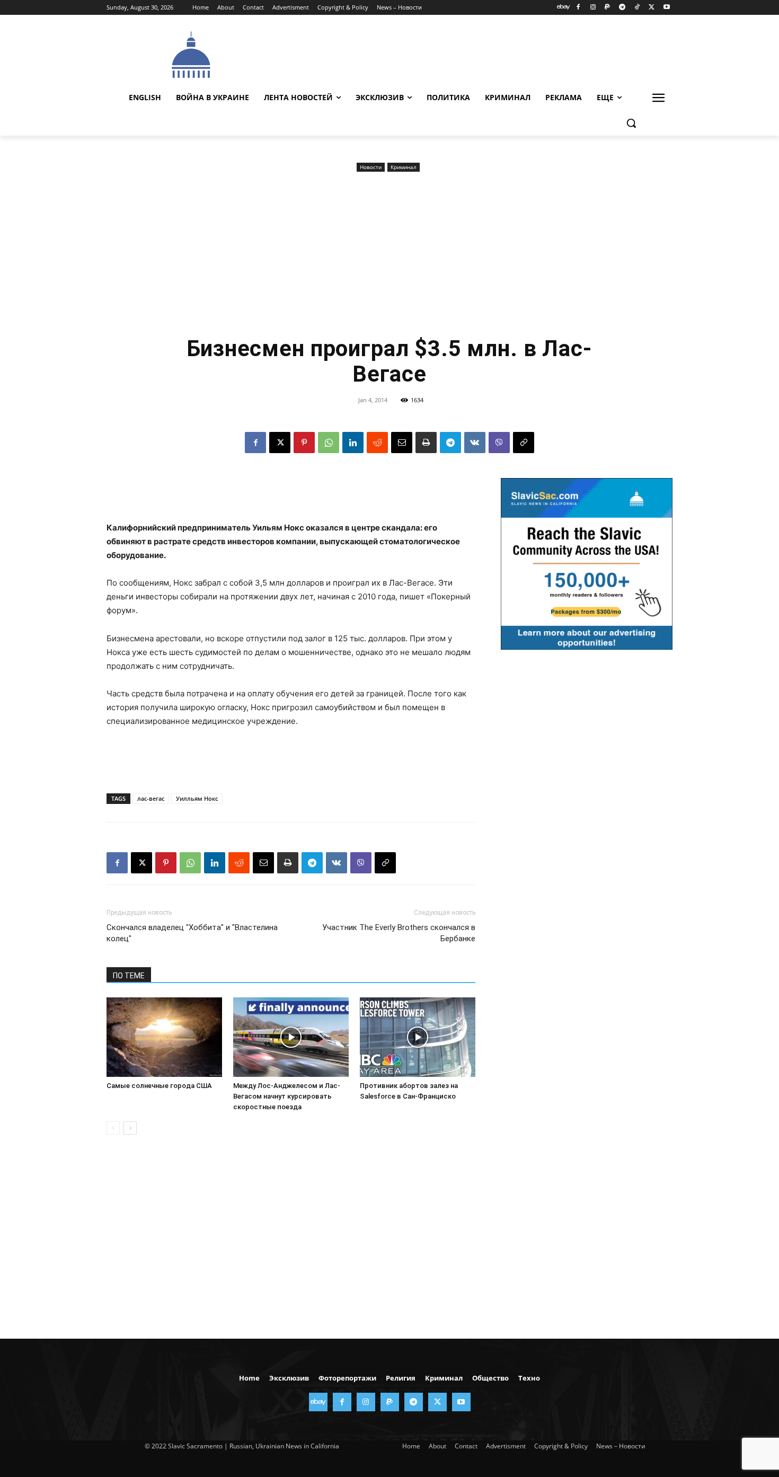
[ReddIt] (377, 442)
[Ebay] (563, 8)
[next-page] (130, 1128)
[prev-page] (113, 1128)
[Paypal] (607, 8)
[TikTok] (637, 8)
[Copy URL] (523, 442)
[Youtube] (666, 8)
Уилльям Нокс (197, 798)
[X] (651, 8)
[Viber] (499, 442)
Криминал (404, 167)
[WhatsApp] (328, 442)
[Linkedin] (353, 442)
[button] (631, 123)
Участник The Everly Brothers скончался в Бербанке (398, 933)
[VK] (474, 442)
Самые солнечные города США (159, 1086)
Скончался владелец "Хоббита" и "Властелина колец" (192, 933)
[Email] (401, 442)
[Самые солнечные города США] (164, 1037)
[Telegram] (622, 8)
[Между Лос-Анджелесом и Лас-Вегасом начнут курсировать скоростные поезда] (291, 1037)
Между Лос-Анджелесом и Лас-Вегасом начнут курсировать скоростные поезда (286, 1096)
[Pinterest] (304, 442)
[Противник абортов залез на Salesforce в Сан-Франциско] (417, 1037)
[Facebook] (578, 8)
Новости (371, 167)
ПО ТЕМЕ (129, 975)
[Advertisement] (469, 53)
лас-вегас (150, 798)
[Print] (426, 442)
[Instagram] (593, 8)
